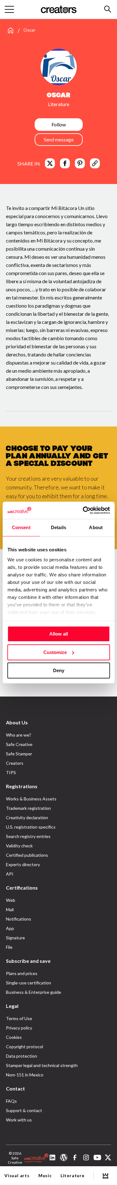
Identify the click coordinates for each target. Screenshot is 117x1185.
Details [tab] (58, 527)
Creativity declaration (27, 817)
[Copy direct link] (95, 163)
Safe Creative (19, 744)
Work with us (19, 1119)
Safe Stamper (19, 753)
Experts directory (23, 864)
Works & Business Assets (31, 798)
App (10, 928)
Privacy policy (19, 1027)
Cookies (14, 1037)
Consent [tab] (21, 527)
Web (10, 900)
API (9, 873)
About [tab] (96, 527)
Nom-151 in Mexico (24, 1074)
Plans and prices (21, 973)
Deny (58, 670)
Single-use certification (28, 982)
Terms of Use (19, 1018)
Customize (55, 652)
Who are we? (18, 735)
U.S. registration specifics (31, 827)
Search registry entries (28, 836)
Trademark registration (28, 808)
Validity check (19, 845)
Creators (14, 763)
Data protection (21, 1056)
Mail (10, 909)
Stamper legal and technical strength (42, 1065)
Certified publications (27, 855)
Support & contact (24, 1110)
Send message (59, 139)
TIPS (11, 772)
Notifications (18, 919)
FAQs (11, 1101)
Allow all (58, 633)
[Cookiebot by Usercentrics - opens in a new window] (83, 510)
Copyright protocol (24, 1046)
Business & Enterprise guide (33, 992)
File (9, 947)
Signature (15, 937)
